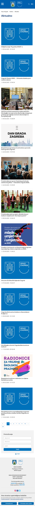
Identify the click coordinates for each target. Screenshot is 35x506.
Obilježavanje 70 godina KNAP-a (12, 47)
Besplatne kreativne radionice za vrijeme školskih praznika (14, 379)
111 (23, 483)
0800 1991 (22, 485)
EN (32, 4)
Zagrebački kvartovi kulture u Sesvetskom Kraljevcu (15, 312)
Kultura (11, 11)
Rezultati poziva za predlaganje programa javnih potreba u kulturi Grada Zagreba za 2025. (15, 413)
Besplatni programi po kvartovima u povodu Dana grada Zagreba (15, 148)
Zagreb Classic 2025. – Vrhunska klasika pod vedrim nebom (16, 79)
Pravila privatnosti (5, 499)
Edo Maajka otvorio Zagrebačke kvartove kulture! (15, 346)
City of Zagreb (4, 11)
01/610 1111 (13, 483)
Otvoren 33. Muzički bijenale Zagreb (13, 280)
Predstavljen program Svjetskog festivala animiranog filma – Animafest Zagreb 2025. (15, 181)
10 (25, 423)
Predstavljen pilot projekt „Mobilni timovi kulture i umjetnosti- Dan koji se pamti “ (14, 215)
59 (3, 426)
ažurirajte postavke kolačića (17, 499)
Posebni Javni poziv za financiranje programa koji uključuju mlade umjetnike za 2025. (16, 248)
